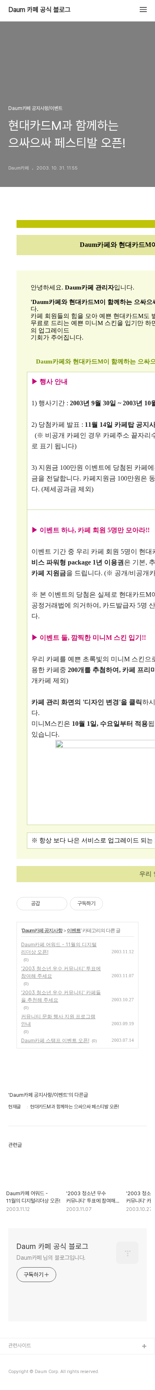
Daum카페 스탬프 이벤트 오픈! (55, 1040)
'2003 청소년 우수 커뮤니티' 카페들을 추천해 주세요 (61, 996)
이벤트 (74, 930)
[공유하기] (48, 903)
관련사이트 (19, 1345)
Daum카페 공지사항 (42, 930)
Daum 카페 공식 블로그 (39, 10)
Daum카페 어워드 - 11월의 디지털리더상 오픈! (59, 948)
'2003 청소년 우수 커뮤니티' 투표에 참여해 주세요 (61, 972)
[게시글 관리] (58, 903)
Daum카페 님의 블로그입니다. (51, 1257)
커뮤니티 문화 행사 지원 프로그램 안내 (58, 1020)
